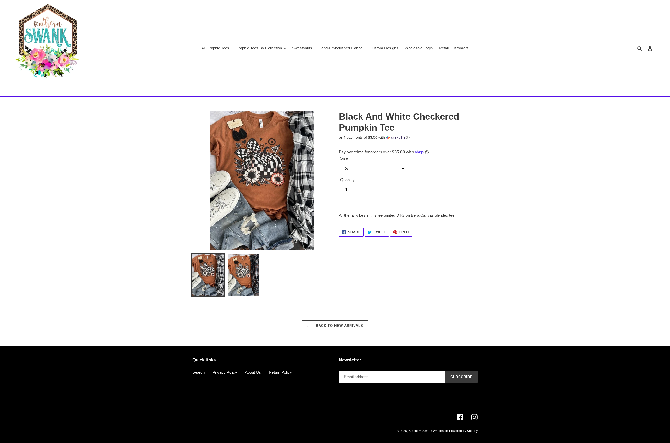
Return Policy (280, 372)
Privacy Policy (225, 372)
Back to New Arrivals (339, 326)
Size (344, 158)
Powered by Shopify (463, 431)
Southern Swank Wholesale (428, 431)
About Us (253, 372)
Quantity (347, 179)
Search (198, 372)
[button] (374, 137)
